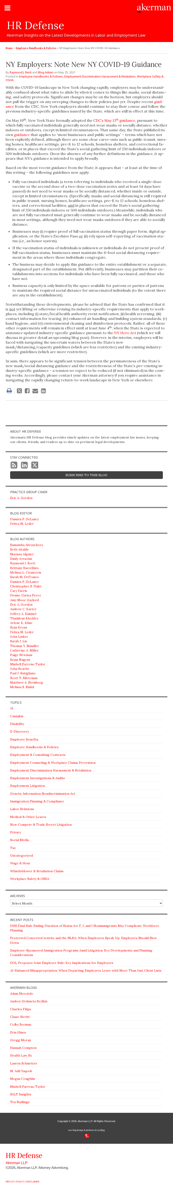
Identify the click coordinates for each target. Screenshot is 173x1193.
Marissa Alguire (22, 554)
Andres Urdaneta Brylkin (28, 1001)
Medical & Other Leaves (28, 817)
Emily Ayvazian (21, 559)
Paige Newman (21, 655)
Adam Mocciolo (21, 993)
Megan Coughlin (22, 1079)
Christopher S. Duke (25, 586)
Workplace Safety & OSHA (29, 879)
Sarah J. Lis (18, 641)
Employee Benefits (24, 739)
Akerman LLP (16, 1163)
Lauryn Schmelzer (23, 1063)
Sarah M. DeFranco (24, 577)
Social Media (19, 840)
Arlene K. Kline (21, 623)
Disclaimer (32, 1181)
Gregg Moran (20, 1040)
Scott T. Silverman (23, 678)
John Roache (19, 669)
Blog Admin (45, 72)
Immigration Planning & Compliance (37, 801)
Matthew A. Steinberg (26, 682)
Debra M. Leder (22, 524)
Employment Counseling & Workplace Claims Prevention (53, 763)
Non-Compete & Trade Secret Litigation (41, 825)
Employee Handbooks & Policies (36, 48)
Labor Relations (22, 809)
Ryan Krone (18, 627)
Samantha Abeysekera (26, 545)
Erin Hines (18, 1032)
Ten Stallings (20, 1102)
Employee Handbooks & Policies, (41, 76)
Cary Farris (18, 591)
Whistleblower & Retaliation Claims (37, 871)
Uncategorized (21, 855)
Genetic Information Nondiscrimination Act (42, 794)
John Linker (19, 637)
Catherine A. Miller (24, 650)
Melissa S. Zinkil (22, 687)
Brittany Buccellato (24, 568)
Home (9, 48)
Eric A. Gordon (21, 498)
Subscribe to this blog (86, 475)
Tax (13, 848)
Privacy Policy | (15, 1181)
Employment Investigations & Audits (37, 778)
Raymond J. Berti (21, 72)
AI (11, 708)
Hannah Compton (23, 1048)
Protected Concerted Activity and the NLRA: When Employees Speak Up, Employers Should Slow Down (83, 940)
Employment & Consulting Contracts (38, 755)
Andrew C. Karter (23, 609)
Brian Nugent (20, 660)
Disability (17, 724)
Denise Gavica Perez (25, 595)
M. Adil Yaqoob (21, 1071)
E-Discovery (19, 731)
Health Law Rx (21, 1055)
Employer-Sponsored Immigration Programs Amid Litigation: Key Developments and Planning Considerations (81, 952)
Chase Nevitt (20, 1017)
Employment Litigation (27, 786)
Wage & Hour (20, 863)
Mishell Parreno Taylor (27, 664)
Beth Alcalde (19, 549)
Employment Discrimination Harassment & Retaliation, (100, 76)
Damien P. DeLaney (24, 519)
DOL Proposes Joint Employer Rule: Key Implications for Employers (61, 963)
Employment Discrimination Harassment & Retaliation (50, 770)
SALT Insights (20, 1094)
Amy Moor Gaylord (24, 600)
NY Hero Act (125, 332)
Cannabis (16, 716)
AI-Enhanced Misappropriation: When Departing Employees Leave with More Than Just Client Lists (86, 970)
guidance (22, 134)
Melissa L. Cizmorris (25, 572)
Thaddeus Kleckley (24, 618)
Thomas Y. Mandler (24, 646)
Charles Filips (20, 1009)
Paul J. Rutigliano (23, 673)
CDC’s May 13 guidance (114, 120)
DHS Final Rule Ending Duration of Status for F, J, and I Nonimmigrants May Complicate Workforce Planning (84, 928)
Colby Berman (20, 1024)
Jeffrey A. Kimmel (23, 614)
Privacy (15, 832)
